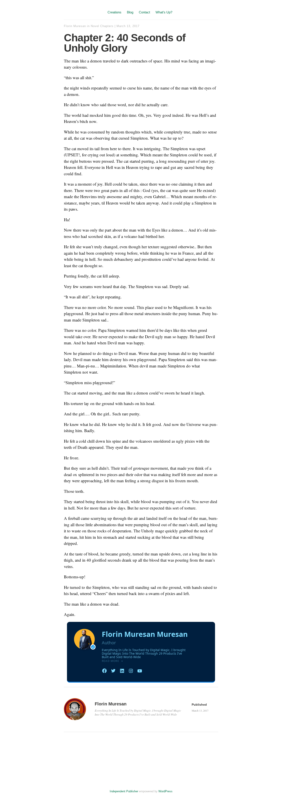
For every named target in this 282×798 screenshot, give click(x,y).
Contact (144, 12)
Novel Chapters (102, 26)
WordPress (165, 791)
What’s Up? (164, 12)
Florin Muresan (75, 26)
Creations (114, 12)
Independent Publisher (124, 791)
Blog (130, 12)
